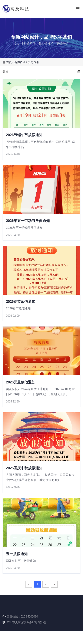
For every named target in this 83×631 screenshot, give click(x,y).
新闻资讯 (19, 62)
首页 (9, 62)
